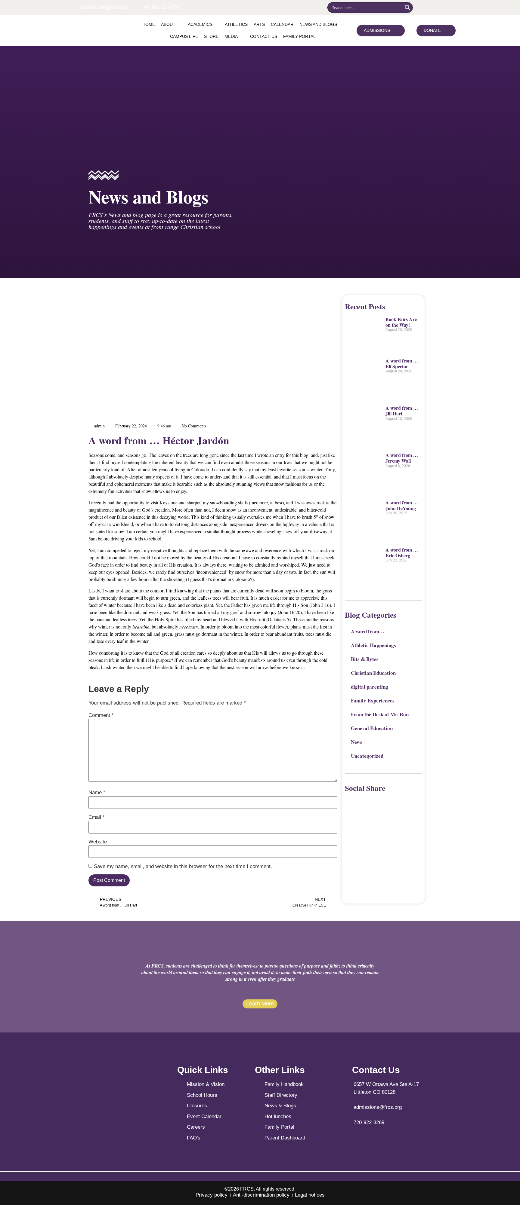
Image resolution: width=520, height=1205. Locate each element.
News (356, 742)
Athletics (236, 24)
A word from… (367, 631)
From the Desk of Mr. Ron (380, 714)
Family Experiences (373, 700)
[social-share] (348, 799)
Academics (200, 24)
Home (148, 24)
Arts (259, 24)
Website (97, 841)
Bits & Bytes (365, 659)
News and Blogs (318, 24)
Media (231, 36)
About (168, 24)
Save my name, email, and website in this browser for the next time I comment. (183, 866)
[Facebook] (419, 7)
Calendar (282, 24)
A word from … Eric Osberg (401, 552)
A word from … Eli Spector (401, 363)
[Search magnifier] (407, 7)
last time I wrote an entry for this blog (273, 455)
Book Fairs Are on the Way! (401, 322)
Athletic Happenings (373, 645)
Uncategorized (367, 756)
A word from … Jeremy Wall (401, 457)
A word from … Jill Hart (401, 410)
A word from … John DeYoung (401, 505)
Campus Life (184, 36)
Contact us (263, 36)
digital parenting (369, 686)
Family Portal (299, 36)
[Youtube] (437, 7)
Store (211, 36)
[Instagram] (428, 7)
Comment (101, 715)
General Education (372, 728)
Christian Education (373, 673)
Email (96, 817)
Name (96, 792)
